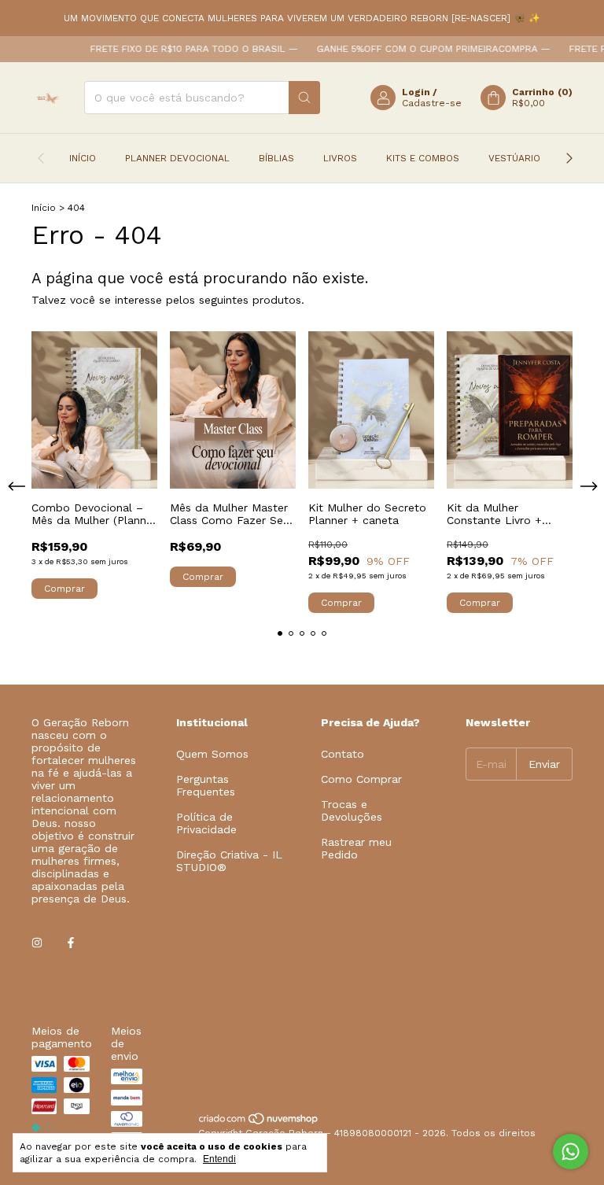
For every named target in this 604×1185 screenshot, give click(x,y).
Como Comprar (361, 779)
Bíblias (276, 158)
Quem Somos (212, 754)
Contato (342, 754)
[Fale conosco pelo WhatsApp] (570, 1151)
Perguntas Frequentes (205, 785)
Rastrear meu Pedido (356, 848)
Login (416, 92)
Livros (340, 158)
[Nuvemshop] (259, 1122)
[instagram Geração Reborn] (36, 942)
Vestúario (514, 158)
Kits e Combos (422, 158)
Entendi (219, 1159)
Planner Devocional (177, 158)
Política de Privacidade (206, 823)
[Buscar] (304, 97)
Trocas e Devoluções (351, 810)
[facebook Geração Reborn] (70, 942)
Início (82, 158)
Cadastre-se (432, 103)
